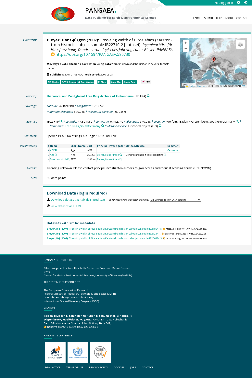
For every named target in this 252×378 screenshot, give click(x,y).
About (229, 18)
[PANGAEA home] (63, 10)
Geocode (172, 150)
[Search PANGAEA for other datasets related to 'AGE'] (56, 150)
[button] (214, 60)
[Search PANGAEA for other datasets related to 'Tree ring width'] (68, 159)
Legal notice (52, 367)
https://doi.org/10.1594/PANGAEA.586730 (93, 54)
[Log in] (245, 2)
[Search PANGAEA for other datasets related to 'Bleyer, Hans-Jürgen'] (121, 155)
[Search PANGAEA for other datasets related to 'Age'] (56, 155)
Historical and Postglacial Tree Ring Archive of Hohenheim (90, 96)
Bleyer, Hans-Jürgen (66, 40)
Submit (208, 18)
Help (219, 18)
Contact (241, 18)
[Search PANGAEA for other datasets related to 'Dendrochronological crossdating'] (165, 155)
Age (52, 154)
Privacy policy (98, 367)
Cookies (119, 367)
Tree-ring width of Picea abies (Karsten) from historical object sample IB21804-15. (104, 228)
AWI (244, 86)
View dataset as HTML (66, 206)
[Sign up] (238, 2)
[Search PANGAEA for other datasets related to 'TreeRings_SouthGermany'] (102, 126)
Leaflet (191, 86)
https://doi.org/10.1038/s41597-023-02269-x (72, 327)
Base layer (202, 86)
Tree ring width (58, 159)
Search (196, 18)
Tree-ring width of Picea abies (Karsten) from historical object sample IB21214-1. (104, 233)
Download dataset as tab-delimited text (78, 199)
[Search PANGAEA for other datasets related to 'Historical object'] (160, 126)
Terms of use (74, 367)
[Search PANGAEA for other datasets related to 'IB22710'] (60, 121)
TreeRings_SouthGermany (82, 126)
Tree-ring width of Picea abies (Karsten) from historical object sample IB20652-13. (104, 238)
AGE (52, 150)
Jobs (133, 367)
